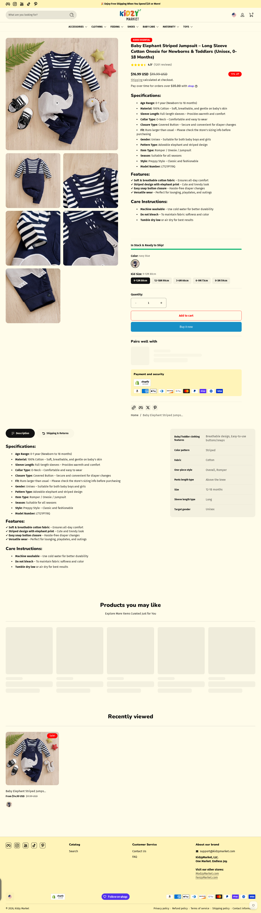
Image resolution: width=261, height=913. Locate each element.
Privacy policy (161, 908)
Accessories (76, 26)
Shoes (131, 26)
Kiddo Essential (141, 40)
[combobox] (35, 15)
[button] (234, 15)
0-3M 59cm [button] (221, 280)
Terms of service (200, 908)
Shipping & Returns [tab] (58, 433)
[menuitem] (99, 851)
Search (73, 851)
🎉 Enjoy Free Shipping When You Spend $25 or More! (130, 3)
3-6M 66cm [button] (182, 280)
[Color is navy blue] (9, 804)
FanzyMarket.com (207, 877)
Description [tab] (22, 433)
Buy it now (186, 326)
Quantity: (137, 294)
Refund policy (180, 908)
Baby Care (149, 26)
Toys (186, 26)
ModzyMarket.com (207, 873)
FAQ (134, 856)
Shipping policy (221, 908)
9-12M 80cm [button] (140, 280)
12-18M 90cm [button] (161, 280)
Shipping (136, 80)
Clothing (97, 26)
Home (134, 415)
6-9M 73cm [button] (202, 280)
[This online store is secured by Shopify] (142, 385)
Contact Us (139, 851)
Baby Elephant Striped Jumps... (163, 415)
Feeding (115, 26)
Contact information (244, 908)
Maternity (169, 26)
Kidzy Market (22, 908)
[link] (151, 65)
